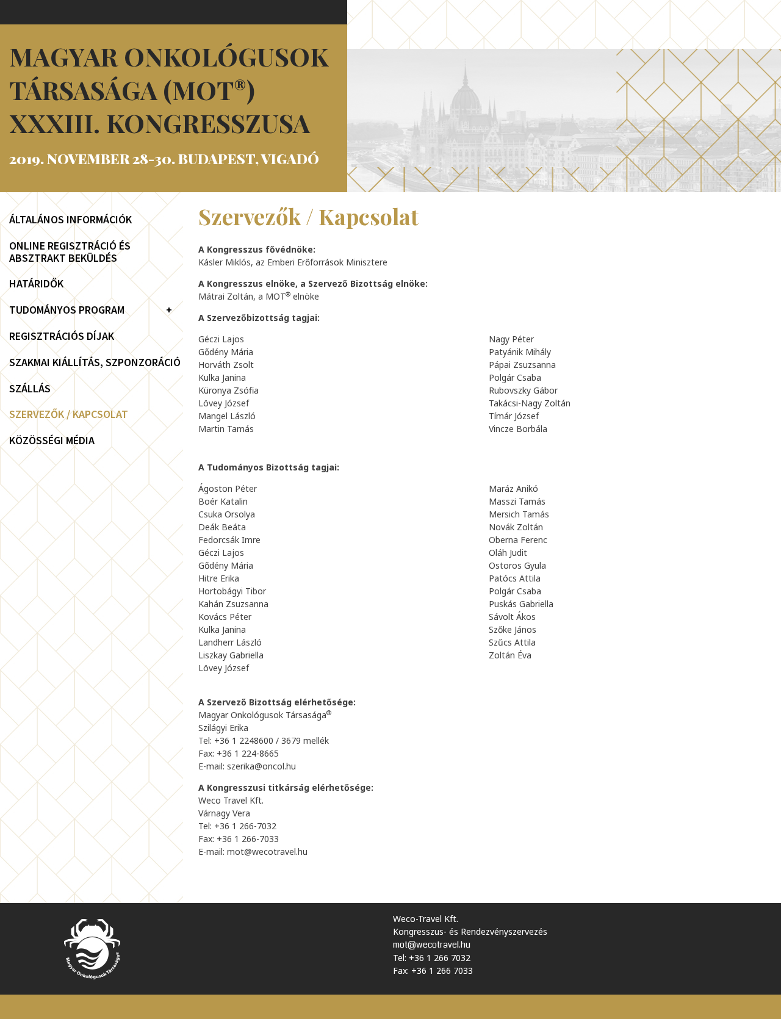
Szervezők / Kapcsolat (68, 414)
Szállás (30, 389)
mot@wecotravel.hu (267, 851)
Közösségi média (52, 440)
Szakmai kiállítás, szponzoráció (95, 362)
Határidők (36, 284)
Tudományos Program (66, 310)
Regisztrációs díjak (61, 336)
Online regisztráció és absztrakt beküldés (70, 252)
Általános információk (70, 220)
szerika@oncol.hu (261, 766)
